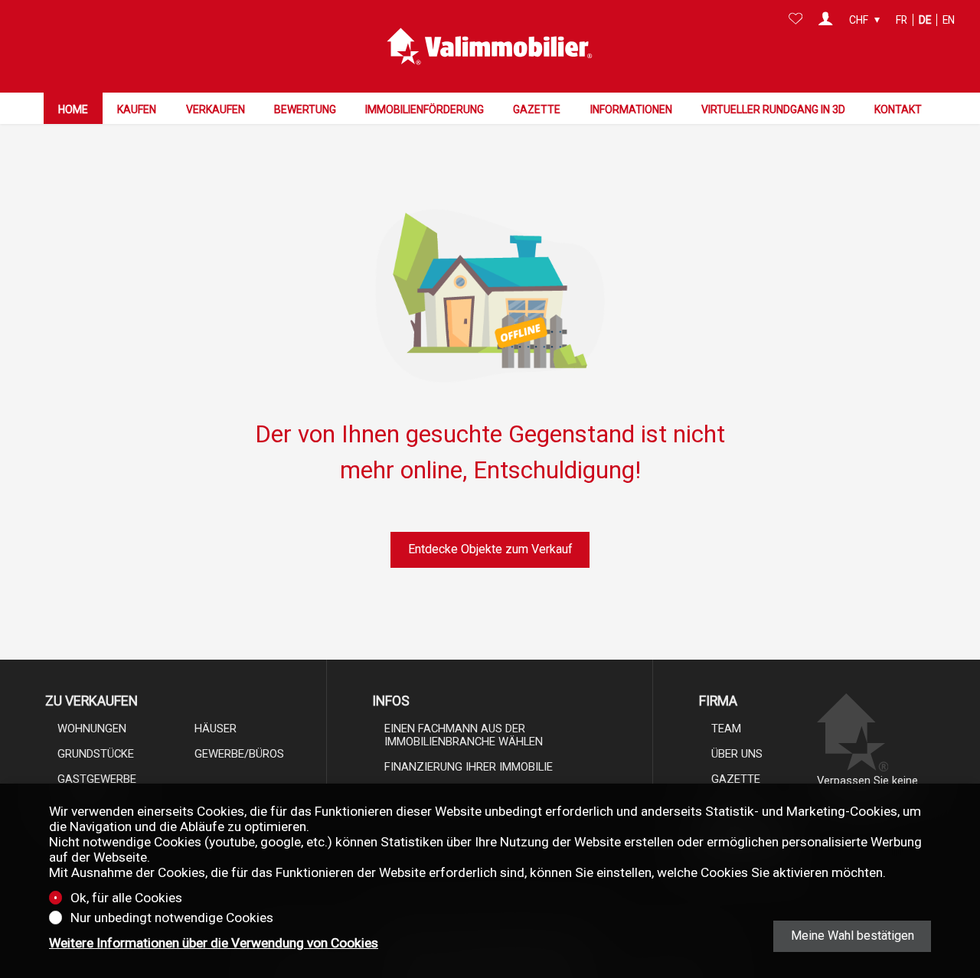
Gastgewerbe (96, 779)
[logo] (490, 46)
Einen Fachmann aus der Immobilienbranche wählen (463, 735)
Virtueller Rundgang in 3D (773, 109)
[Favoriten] (796, 19)
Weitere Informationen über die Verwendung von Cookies (213, 942)
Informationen (631, 109)
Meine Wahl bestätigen (852, 935)
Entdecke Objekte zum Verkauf (490, 549)
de (925, 20)
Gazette (536, 109)
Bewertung (305, 109)
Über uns (737, 754)
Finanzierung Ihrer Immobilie (468, 767)
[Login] (825, 19)
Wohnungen (91, 728)
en (948, 20)
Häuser (215, 728)
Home (73, 109)
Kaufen (136, 109)
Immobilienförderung (424, 109)
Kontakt (898, 109)
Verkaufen (215, 109)
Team (726, 728)
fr (901, 20)
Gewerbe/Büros (239, 754)
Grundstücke (95, 754)
